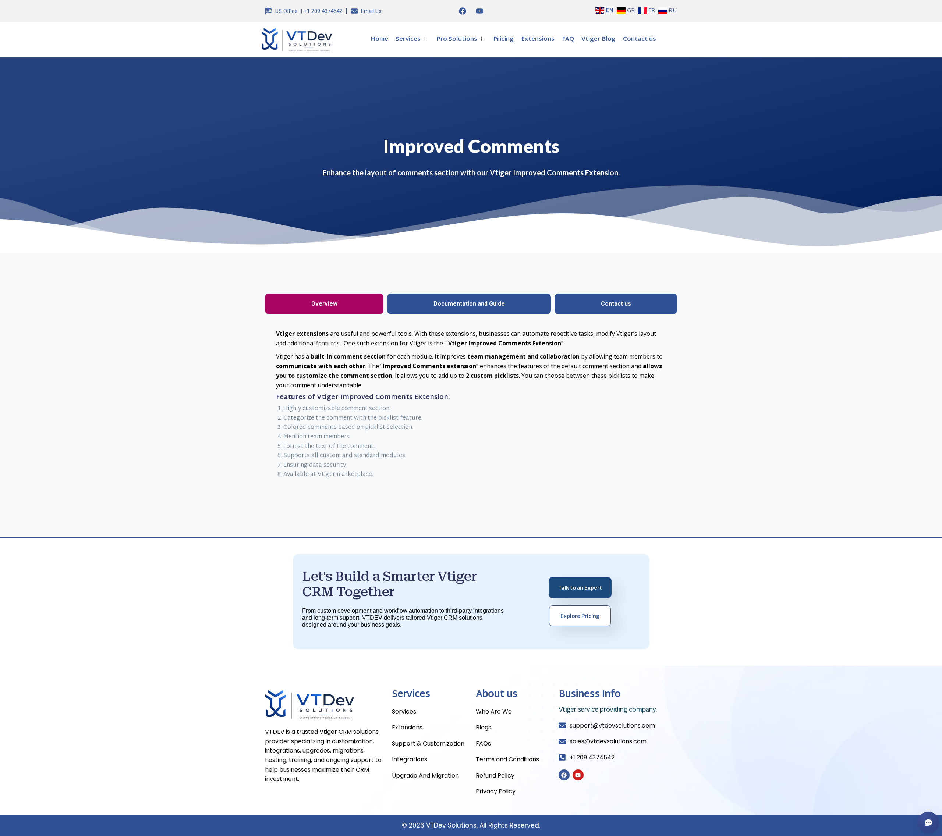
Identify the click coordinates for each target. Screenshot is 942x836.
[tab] (324, 304)
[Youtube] (479, 11)
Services (408, 39)
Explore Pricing (579, 615)
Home (379, 39)
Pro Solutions (456, 39)
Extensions (538, 39)
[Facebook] (462, 11)
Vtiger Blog (598, 39)
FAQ (568, 39)
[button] (666, 39)
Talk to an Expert (580, 587)
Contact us (639, 39)
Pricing (503, 39)
